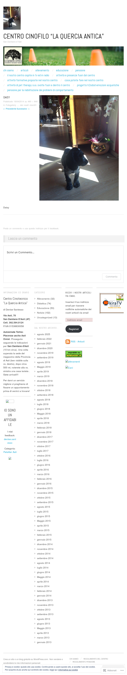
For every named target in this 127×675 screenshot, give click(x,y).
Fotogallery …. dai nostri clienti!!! (21, 105)
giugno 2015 (43, 516)
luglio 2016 (42, 460)
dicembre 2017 (45, 436)
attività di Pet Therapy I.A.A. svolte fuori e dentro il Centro (38, 85)
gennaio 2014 (44, 595)
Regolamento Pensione (84, 662)
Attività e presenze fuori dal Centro (75, 75)
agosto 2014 (43, 563)
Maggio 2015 (44, 520)
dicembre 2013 (45, 600)
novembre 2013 (45, 604)
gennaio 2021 (44, 343)
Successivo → (23, 108)
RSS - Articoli (78, 341)
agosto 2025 (43, 334)
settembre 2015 (45, 502)
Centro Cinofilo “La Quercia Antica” (53, 36)
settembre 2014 (45, 558)
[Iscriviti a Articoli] (67, 341)
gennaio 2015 (44, 539)
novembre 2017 (45, 441)
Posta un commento (12, 228)
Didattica (41, 303)
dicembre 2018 (45, 380)
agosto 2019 (43, 362)
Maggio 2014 (44, 577)
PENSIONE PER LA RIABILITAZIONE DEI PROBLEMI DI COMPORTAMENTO (40, 90)
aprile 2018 (43, 418)
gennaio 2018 (44, 432)
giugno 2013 (43, 623)
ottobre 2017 (43, 446)
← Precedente (9, 108)
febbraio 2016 (44, 478)
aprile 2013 (43, 632)
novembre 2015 (45, 492)
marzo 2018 (43, 422)
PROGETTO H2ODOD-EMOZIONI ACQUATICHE (98, 85)
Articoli (24, 70)
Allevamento (42, 70)
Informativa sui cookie (68, 669)
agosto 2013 (43, 618)
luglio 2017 (42, 450)
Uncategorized (44, 317)
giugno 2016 (43, 464)
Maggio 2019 (44, 366)
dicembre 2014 (45, 544)
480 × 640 (33, 101)
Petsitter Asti (10, 452)
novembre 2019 (45, 352)
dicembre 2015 (45, 488)
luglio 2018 (42, 404)
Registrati (74, 329)
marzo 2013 (43, 637)
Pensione (80, 70)
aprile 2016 (43, 469)
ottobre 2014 (43, 553)
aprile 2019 (43, 371)
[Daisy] (79, 147)
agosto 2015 (43, 506)
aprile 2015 (43, 525)
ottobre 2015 (43, 497)
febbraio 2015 (44, 534)
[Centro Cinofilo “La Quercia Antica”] (63, 57)
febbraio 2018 (44, 427)
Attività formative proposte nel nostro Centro (32, 80)
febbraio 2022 (44, 338)
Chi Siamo (8, 70)
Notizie (40, 312)
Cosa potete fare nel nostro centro (84, 80)
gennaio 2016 (44, 483)
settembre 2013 (45, 614)
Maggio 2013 (44, 628)
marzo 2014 (43, 586)
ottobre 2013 (43, 609)
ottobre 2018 (43, 390)
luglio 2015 (42, 511)
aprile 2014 (43, 581)
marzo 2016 (43, 474)
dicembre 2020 (45, 348)
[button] (113, 303)
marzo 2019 (43, 376)
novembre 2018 (45, 385)
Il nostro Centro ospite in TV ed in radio (28, 75)
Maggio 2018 (44, 413)
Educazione (62, 70)
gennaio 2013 (44, 642)
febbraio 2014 (44, 590)
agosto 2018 (43, 399)
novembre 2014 (45, 549)
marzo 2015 (43, 530)
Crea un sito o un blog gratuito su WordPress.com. (25, 659)
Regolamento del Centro (96, 659)
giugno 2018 (43, 408)
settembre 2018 (45, 394)
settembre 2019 (45, 357)
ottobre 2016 (43, 455)
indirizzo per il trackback (47, 228)
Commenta (111, 276)
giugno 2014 (43, 572)
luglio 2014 (42, 567)
